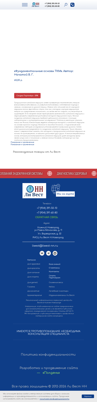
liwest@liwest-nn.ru (45, 245)
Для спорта (33, 277)
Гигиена (31, 287)
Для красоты (33, 268)
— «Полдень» (48, 372)
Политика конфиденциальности (48, 354)
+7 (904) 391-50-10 (52, 3)
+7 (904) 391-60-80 (52, 6)
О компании (54, 268)
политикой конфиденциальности (54, 399)
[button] (72, 5)
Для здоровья (33, 264)
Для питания (33, 273)
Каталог (31, 260)
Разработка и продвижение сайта (49, 368)
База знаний (54, 264)
